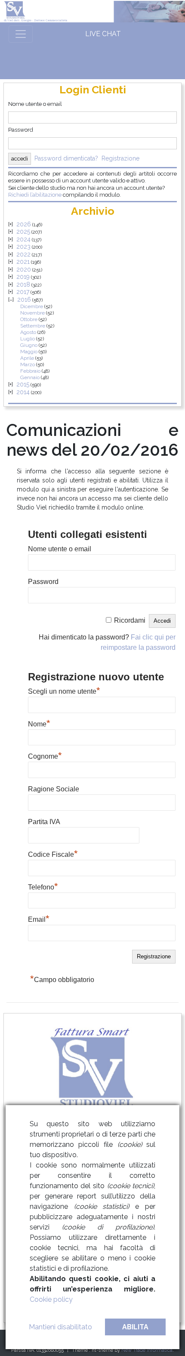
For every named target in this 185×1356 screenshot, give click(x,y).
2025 (23, 231)
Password (20, 130)
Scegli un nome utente (64, 690)
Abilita (135, 1327)
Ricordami (129, 620)
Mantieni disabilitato (60, 1327)
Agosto (28, 332)
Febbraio (30, 371)
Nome (39, 723)
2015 (22, 384)
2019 (23, 276)
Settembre (32, 326)
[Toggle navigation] (21, 34)
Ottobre (28, 319)
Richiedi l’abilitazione (35, 195)
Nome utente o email (35, 104)
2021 (23, 261)
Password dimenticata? (66, 158)
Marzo (27, 364)
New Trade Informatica (147, 1350)
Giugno (28, 345)
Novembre (32, 313)
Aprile (27, 358)
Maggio (28, 352)
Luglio (27, 339)
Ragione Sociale (53, 789)
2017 (22, 291)
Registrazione (120, 158)
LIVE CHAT (103, 34)
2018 (23, 284)
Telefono (43, 886)
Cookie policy (51, 1299)
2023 (23, 246)
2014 (23, 392)
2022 (23, 254)
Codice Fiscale (53, 853)
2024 (23, 239)
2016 (24, 299)
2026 (23, 224)
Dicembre (31, 306)
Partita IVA (44, 821)
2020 (23, 269)
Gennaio (30, 377)
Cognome (45, 755)
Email (38, 918)
